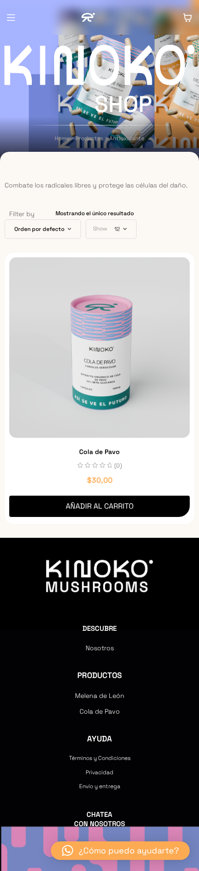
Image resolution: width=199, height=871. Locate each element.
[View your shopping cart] (187, 17)
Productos (99, 675)
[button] (120, 850)
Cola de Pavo (99, 452)
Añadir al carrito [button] (100, 506)
